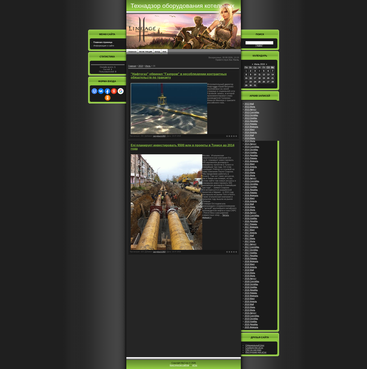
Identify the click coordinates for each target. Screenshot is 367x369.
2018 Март (250, 264)
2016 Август (250, 212)
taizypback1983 (159, 136)
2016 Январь (251, 192)
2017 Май (249, 235)
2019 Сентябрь (252, 316)
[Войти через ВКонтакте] (101, 91)
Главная (132, 52)
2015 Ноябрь (251, 187)
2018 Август (250, 278)
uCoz (194, 365)
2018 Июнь (250, 273)
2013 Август (250, 109)
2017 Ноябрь (251, 253)
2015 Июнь (250, 172)
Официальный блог (254, 345)
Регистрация (145, 52)
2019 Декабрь (251, 324)
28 (272, 82)
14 (272, 74)
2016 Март (250, 198)
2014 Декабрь (251, 155)
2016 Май (249, 204)
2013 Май (249, 104)
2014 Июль (250, 141)
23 (250, 82)
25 (259, 82)
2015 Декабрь (251, 190)
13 (268, 74)
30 (250, 85)
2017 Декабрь (251, 255)
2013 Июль (250, 106)
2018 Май (249, 270)
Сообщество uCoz (254, 347)
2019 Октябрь (251, 318)
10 (255, 74)
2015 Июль (250, 175)
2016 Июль (250, 210)
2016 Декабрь (251, 221)
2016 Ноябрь (251, 218)
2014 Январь (251, 124)
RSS (164, 52)
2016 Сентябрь (252, 215)
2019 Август (250, 313)
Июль (148, 66)
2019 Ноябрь (251, 321)
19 (264, 78)
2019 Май (249, 304)
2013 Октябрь (251, 115)
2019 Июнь (250, 307)
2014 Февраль (251, 126)
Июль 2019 (259, 64)
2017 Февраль (251, 227)
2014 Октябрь (251, 149)
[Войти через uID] (94, 91)
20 (268, 78)
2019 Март (250, 298)
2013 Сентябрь (252, 112)
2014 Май (249, 135)
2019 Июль (250, 310)
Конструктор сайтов (179, 365)
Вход (157, 52)
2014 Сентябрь (252, 147)
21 (272, 78)
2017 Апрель (251, 232)
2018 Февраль (251, 261)
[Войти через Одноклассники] (107, 98)
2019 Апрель (251, 301)
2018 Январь (251, 258)
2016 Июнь (250, 207)
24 (255, 82)
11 (259, 74)
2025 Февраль (251, 327)
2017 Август (250, 244)
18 (259, 78)
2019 (140, 66)
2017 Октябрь (251, 250)
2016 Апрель (251, 201)
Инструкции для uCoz (255, 352)
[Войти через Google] (121, 91)
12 (264, 74)
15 (246, 78)
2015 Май (249, 169)
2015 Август (250, 178)
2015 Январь (251, 158)
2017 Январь (251, 224)
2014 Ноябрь (251, 152)
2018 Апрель (251, 267)
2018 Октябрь (251, 284)
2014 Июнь (250, 138)
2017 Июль (250, 241)
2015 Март (250, 164)
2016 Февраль (251, 195)
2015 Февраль (251, 161)
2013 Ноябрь (251, 118)
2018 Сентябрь (252, 281)
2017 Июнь (250, 238)
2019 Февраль (251, 296)
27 (268, 82)
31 (255, 85)
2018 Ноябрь (251, 287)
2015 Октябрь (251, 184)
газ (215, 86)
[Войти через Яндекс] (114, 91)
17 (255, 78)
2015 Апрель (251, 167)
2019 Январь (251, 293)
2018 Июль (250, 275)
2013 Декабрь (251, 121)
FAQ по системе (253, 350)
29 (246, 85)
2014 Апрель (251, 132)
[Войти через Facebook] (107, 91)
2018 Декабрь (251, 290)
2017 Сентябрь (252, 247)
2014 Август (250, 144)
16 (250, 78)
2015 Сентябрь (252, 181)
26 (264, 82)
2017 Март (250, 230)
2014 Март (250, 129)
